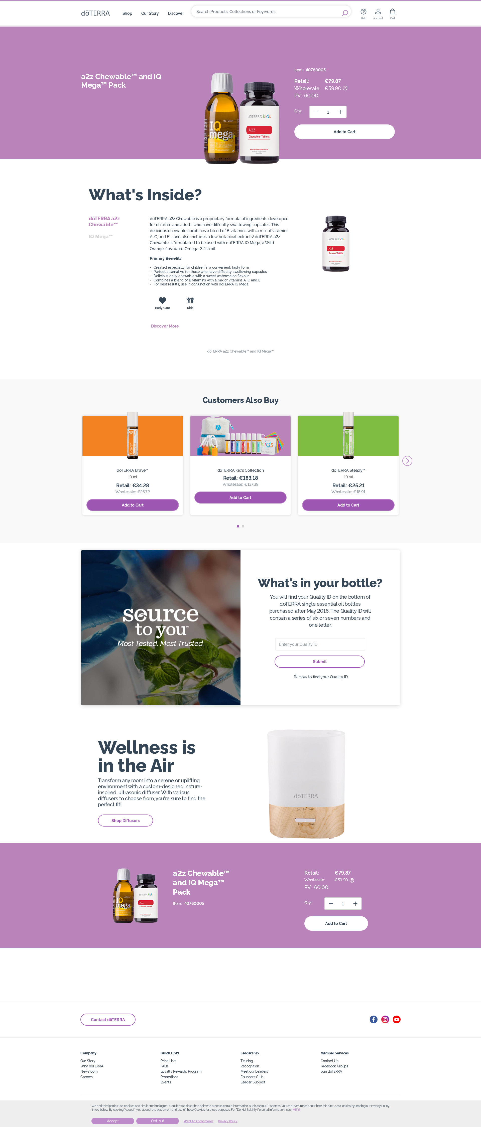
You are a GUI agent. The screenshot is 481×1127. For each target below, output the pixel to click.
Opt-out (157, 1121)
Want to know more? (198, 1121)
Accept (113, 1121)
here (296, 1109)
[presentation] (407, 461)
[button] (238, 526)
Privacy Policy (227, 1121)
